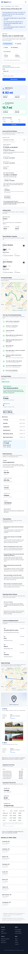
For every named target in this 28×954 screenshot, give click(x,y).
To (3, 73)
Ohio (13, 6)
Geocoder (3, 940)
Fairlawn (5, 218)
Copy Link (19, 43)
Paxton (16, 6)
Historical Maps (18, 933)
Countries (3, 929)
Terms (16, 940)
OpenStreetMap (20, 310)
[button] (6, 294)
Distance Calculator (5, 938)
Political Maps (18, 931)
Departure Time (5, 137)
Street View (3, 942)
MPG (11, 119)
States (2, 931)
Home (2, 6)
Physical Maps (18, 929)
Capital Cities (4, 933)
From (3, 69)
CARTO (25, 310)
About (16, 938)
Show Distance (14, 79)
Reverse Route (8, 43)
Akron (5, 742)
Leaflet (14, 310)
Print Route (15, 47)
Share (6, 47)
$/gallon (4, 119)
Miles (19, 119)
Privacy (16, 942)
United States (8, 6)
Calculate (14, 124)
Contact (16, 944)
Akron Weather (7, 262)
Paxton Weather (8, 245)
